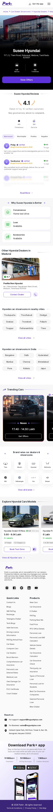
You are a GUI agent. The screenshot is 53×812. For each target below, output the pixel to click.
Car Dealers (11, 653)
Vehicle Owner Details (35, 647)
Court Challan (12, 694)
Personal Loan (35, 633)
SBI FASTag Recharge (11, 612)
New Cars (34, 602)
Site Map (42, 808)
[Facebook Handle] (14, 587)
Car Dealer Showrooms (21, 11)
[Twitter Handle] (21, 587)
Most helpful (21, 136)
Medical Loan (12, 677)
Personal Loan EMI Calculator (37, 639)
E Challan (33, 611)
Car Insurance (35, 607)
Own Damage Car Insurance (14, 683)
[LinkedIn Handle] (29, 587)
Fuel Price (34, 624)
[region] (26, 164)
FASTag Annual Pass (14, 640)
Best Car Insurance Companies (37, 693)
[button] (5, 464)
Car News (10, 644)
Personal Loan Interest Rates (12, 671)
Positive (34, 136)
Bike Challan (35, 707)
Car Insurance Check (35, 662)
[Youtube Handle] (36, 587)
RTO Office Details (37, 629)
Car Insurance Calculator (35, 654)
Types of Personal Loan (37, 677)
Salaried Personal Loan (37, 700)
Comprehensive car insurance (15, 663)
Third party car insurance (35, 670)
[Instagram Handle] (7, 587)
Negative (44, 136)
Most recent (8, 136)
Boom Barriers (12, 657)
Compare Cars (12, 648)
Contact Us (11, 602)
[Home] (7, 4)
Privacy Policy (30, 808)
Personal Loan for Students (37, 685)
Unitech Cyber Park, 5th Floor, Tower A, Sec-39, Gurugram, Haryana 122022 (28, 731)
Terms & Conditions (14, 808)
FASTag (33, 616)
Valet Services (12, 628)
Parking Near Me (36, 620)
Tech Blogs (11, 623)
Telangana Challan (14, 619)
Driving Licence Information (13, 633)
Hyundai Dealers (40, 11)
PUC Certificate (13, 689)
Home (5, 11)
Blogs (9, 607)
